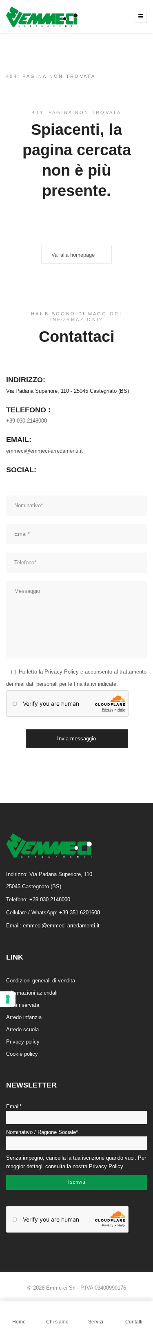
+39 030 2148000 (26, 421)
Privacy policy (23, 1042)
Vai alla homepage (73, 255)
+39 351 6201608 (79, 912)
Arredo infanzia (24, 1017)
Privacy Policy (61, 672)
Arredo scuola (22, 1029)
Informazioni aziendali (32, 993)
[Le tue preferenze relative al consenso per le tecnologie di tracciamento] (8, 999)
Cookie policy (22, 1054)
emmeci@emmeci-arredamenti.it (44, 451)
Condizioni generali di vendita (40, 981)
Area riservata (22, 1005)
